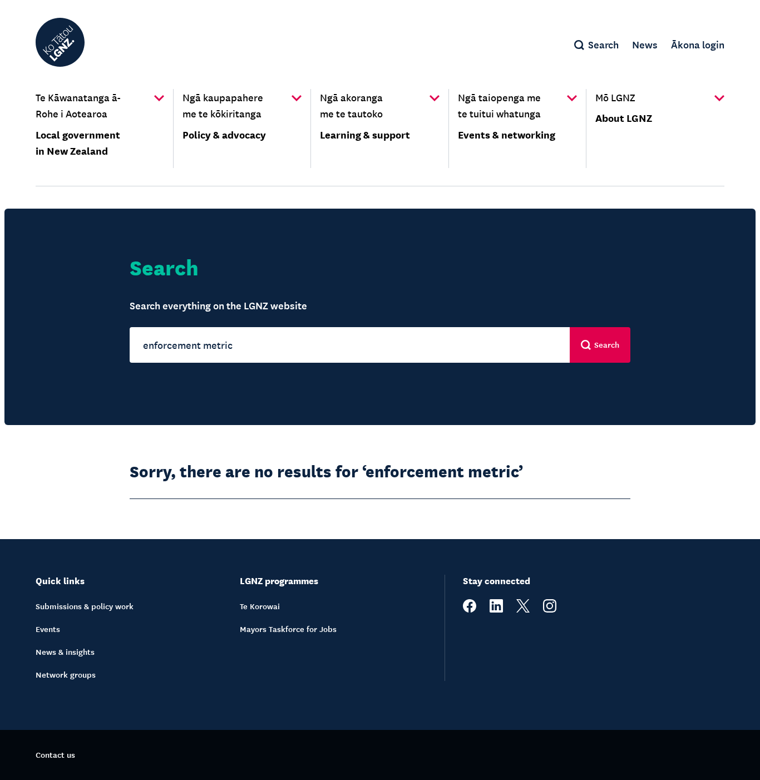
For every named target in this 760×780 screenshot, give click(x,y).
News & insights (65, 651)
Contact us (55, 754)
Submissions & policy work (85, 606)
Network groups (66, 674)
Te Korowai (260, 606)
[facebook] (469, 609)
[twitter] (523, 609)
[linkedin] (496, 609)
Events (48, 629)
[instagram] (549, 609)
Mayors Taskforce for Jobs (288, 629)
